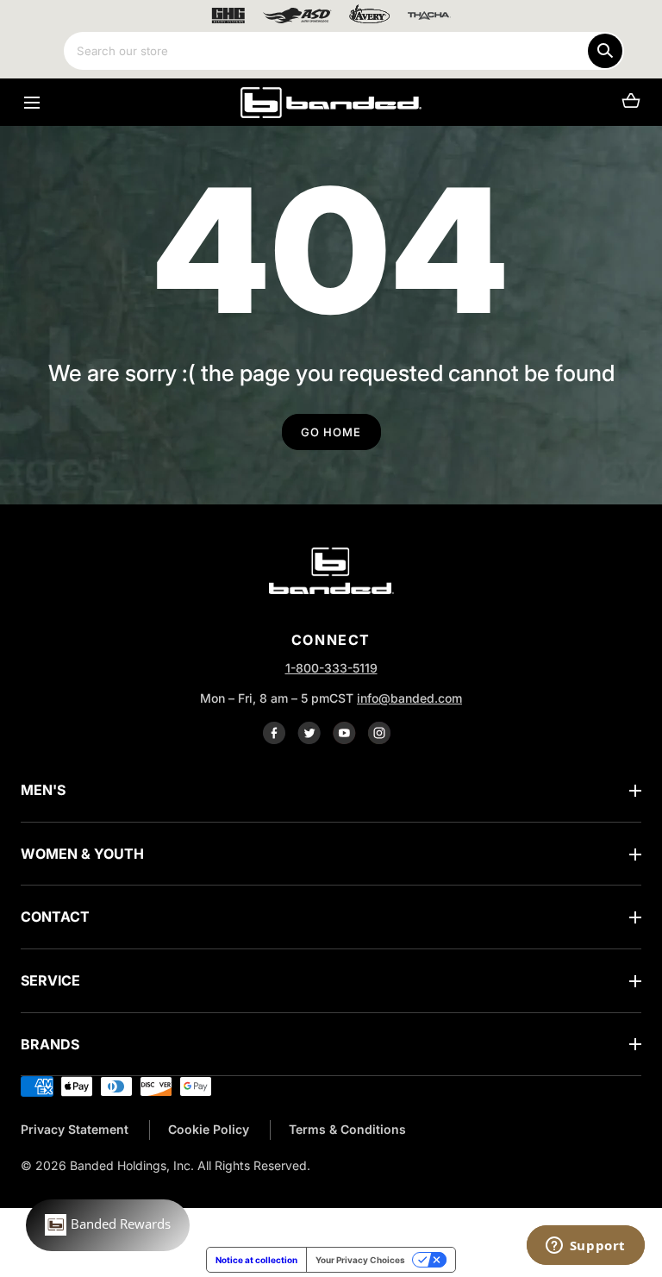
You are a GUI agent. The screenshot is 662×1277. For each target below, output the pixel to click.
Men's (43, 789)
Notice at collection (256, 1260)
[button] (31, 102)
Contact (55, 916)
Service (50, 980)
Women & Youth (82, 853)
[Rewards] (108, 1225)
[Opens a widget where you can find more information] (585, 1246)
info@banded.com (409, 698)
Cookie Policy (208, 1129)
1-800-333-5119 (331, 667)
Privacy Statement (74, 1129)
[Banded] (331, 102)
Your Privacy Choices (360, 1260)
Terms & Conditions (347, 1129)
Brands (50, 1044)
